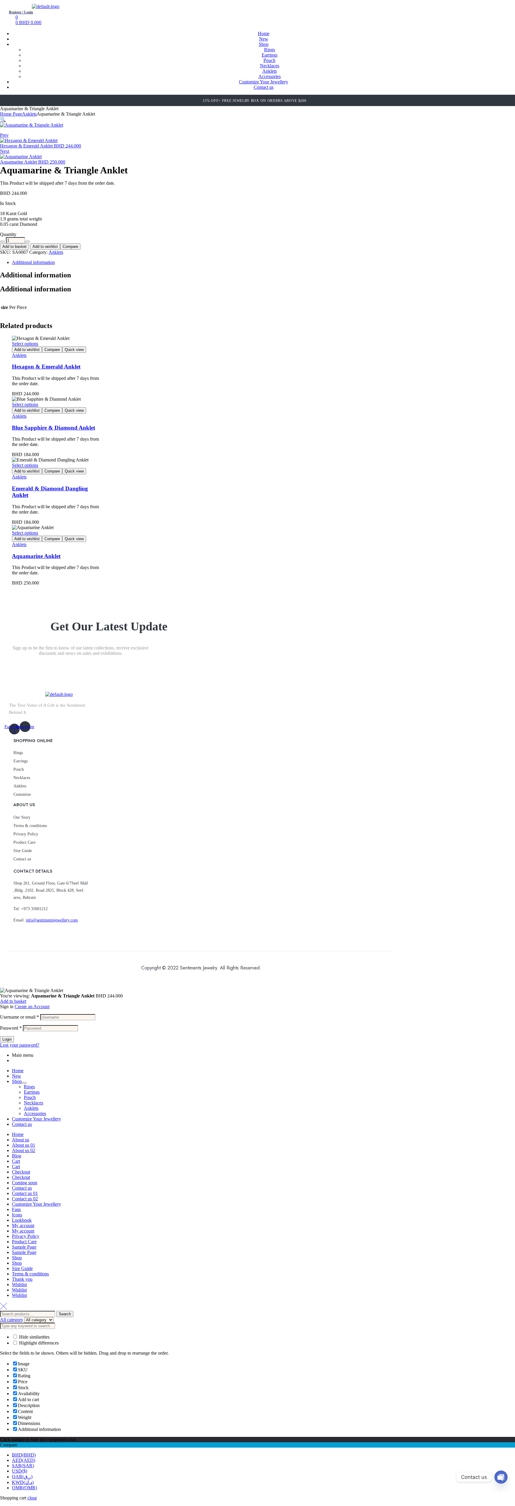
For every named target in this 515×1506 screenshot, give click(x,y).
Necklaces (21, 777)
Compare (70, 246)
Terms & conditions (30, 825)
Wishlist (19, 1284)
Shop (17, 1081)
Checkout (21, 1171)
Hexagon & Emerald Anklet (46, 366)
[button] (3, 119)
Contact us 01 (25, 1193)
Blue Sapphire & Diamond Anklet (53, 428)
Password (11, 1028)
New (16, 1075)
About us (20, 1139)
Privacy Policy (25, 834)
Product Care (24, 842)
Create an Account (32, 1006)
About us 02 (23, 1150)
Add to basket (14, 246)
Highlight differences (38, 1342)
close (32, 1497)
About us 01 (23, 1145)
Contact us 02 (25, 1198)
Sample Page (24, 1246)
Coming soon (24, 1182)
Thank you (22, 1279)
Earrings (20, 761)
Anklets (29, 113)
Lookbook (22, 1220)
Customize (22, 794)
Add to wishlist (45, 246)
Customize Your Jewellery (36, 1118)
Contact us (22, 859)
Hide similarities (33, 1336)
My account (23, 1225)
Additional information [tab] (35, 275)
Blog (16, 1155)
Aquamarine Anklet (36, 556)
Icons (17, 1214)
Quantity (8, 234)
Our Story (21, 817)
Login (7, 1039)
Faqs (16, 1209)
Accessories (35, 1113)
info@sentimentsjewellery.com (52, 920)
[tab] (198, 262)
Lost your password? (19, 1044)
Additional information (33, 262)
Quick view (74, 349)
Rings (18, 752)
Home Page (11, 113)
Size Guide (22, 850)
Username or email (19, 1016)
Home (18, 1070)
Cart (16, 1161)
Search (65, 1314)
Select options (25, 343)
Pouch (18, 769)
